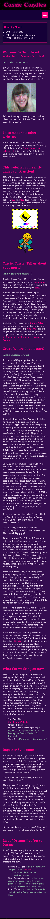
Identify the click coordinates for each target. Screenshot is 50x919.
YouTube (27, 869)
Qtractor (18, 641)
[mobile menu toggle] (45, 15)
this (13, 200)
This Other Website (18, 722)
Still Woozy (9, 337)
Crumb (6, 340)
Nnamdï (36, 337)
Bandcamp (39, 282)
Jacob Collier (23, 337)
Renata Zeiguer (37, 323)
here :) (38, 288)
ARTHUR (31, 329)
